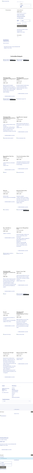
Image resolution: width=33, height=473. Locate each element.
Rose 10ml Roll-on (7, 228)
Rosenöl (4, 312)
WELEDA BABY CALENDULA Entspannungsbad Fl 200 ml (22, 313)
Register (2, 471)
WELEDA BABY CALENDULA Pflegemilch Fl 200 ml (9, 78)
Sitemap (13, 394)
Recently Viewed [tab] (16, 413)
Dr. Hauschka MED (20, 230)
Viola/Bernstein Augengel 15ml (21, 117)
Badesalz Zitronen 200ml (21, 352)
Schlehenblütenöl (4, 438)
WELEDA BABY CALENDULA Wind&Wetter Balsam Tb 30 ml (9, 118)
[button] (18, 36)
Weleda (5, 81)
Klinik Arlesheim (20, 18)
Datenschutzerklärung (15, 391)
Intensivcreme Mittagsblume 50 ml (22, 228)
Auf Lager (5, 51)
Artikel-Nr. (5, 50)
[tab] (6, 40)
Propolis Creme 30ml (20, 271)
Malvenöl (5, 190)
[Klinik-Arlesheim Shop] (8, 1)
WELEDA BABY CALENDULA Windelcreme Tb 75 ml (9, 272)
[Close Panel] (32, 412)
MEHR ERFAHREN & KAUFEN (10, 96)
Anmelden (3, 467)
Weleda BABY (20, 81)
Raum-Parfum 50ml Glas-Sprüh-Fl (8, 157)
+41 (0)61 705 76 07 (5, 392)
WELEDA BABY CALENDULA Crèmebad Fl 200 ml (22, 78)
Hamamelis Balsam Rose (21, 190)
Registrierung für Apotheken (16, 397)
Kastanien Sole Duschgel (8, 352)
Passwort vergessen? (3, 469)
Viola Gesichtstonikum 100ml (22, 156)
